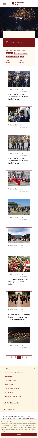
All (7, 50)
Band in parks (9, 53)
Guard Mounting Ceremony (21, 53)
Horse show (17, 50)
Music (23, 50)
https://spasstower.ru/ (15, 422)
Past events (21, 62)
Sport (22, 56)
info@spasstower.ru (28, 418)
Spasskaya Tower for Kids (12, 56)
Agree (19, 434)
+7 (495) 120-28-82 (12, 418)
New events (8, 62)
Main (11, 50)
